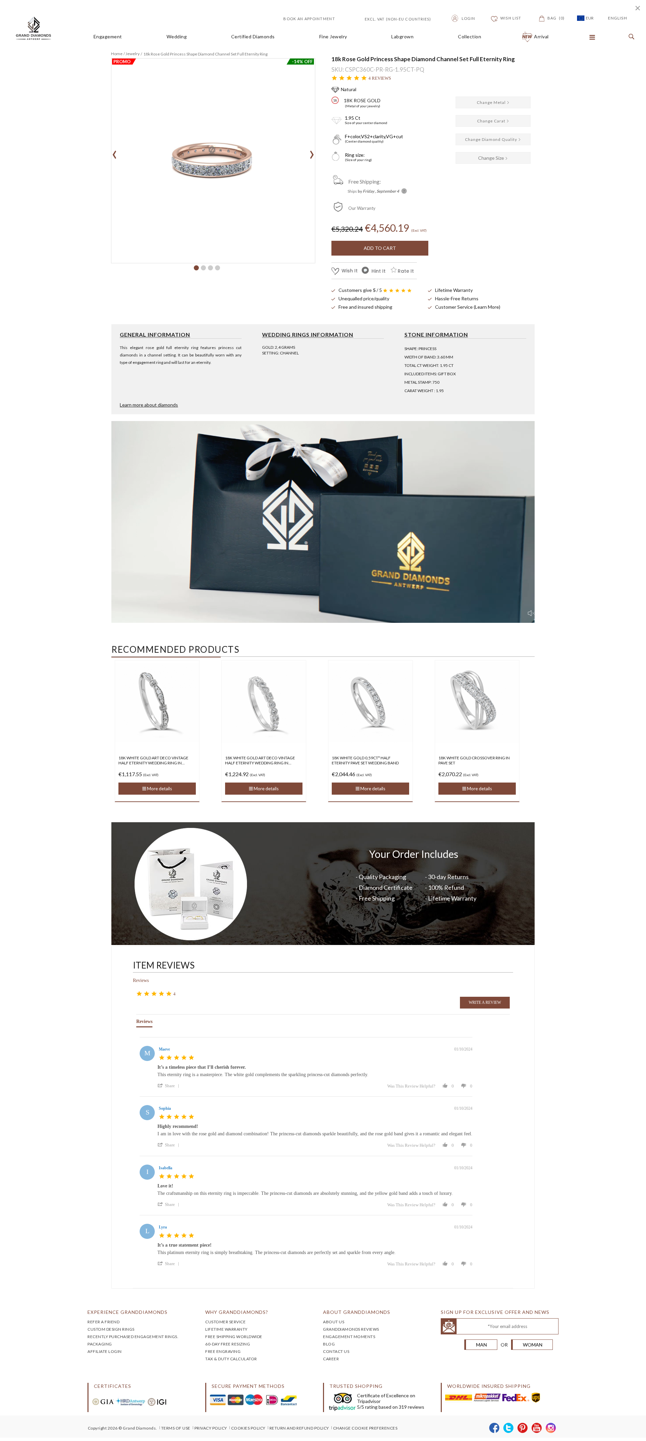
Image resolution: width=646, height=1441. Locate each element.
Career (331, 1358)
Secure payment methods (248, 1386)
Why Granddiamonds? (236, 1312)
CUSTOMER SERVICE (225, 1321)
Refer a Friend (103, 1321)
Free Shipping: (364, 181)
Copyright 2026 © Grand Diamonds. (122, 1428)
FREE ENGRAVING (223, 1351)
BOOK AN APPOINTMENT (309, 18)
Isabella (165, 1168)
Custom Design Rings (111, 1329)
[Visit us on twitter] (508, 1428)
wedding (177, 36)
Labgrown (402, 36)
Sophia (165, 1108)
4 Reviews (379, 78)
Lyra (163, 1227)
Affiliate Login (104, 1351)
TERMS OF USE (175, 1428)
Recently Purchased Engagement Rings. (132, 1336)
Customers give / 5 (360, 290)
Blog (329, 1344)
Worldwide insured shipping (489, 1386)
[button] (196, 267)
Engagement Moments (349, 1336)
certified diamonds (253, 36)
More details (159, 788)
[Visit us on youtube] (537, 1428)
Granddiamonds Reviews (351, 1329)
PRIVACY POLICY (210, 1428)
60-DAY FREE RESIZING (227, 1344)
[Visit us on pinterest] (522, 1428)
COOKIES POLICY (248, 1428)
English (617, 18)
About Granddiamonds (356, 1312)
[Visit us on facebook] (494, 1428)
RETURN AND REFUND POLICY (299, 1428)
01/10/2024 (463, 1049)
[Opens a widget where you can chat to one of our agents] (620, 1429)
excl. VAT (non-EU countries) (390, 18)
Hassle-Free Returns (456, 298)
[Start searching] (629, 37)
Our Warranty (361, 208)
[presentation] (114, 152)
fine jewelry (333, 36)
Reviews (141, 980)
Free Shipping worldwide (233, 1336)
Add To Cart (380, 248)
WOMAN (532, 1345)
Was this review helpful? (411, 1086)
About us (333, 1321)
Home (116, 53)
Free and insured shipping (365, 307)
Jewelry (132, 53)
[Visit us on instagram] (551, 1428)
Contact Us (336, 1351)
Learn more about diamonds (149, 405)
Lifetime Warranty (454, 290)
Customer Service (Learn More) (467, 307)
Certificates (112, 1386)
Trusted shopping (356, 1386)
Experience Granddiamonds (127, 1312)
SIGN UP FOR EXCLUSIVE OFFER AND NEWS (495, 1312)
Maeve (164, 1049)
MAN (481, 1345)
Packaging (99, 1344)
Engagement (108, 36)
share (170, 1085)
